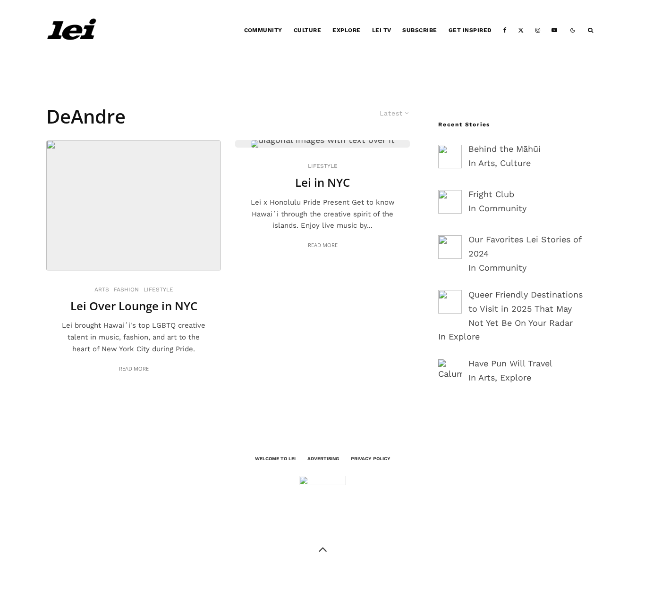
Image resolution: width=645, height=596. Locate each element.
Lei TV (381, 30)
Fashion (126, 289)
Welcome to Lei (275, 458)
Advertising (323, 458)
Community (263, 30)
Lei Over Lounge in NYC (133, 306)
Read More (134, 368)
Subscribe (419, 30)
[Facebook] (505, 30)
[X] (520, 30)
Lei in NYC (322, 183)
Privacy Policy (370, 458)
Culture (307, 30)
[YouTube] (554, 30)
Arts (101, 289)
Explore (346, 30)
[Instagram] (538, 30)
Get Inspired (470, 30)
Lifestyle (158, 289)
